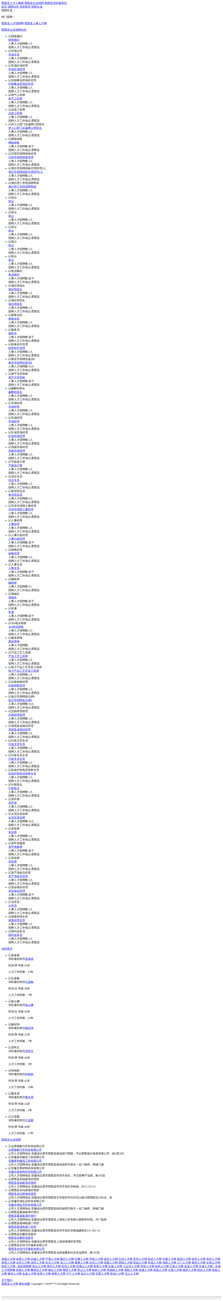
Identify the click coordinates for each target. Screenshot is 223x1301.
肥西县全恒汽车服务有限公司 (26, 1248)
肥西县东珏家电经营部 (22, 1193)
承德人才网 (160, 1270)
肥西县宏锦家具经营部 (22, 1182)
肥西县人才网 (9, 1283)
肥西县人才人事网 (12, 3)
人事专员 (14, 568)
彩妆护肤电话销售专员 (22, 773)
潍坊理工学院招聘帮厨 (22, 186)
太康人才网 (175, 1270)
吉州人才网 (23, 1262)
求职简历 (25, 6)
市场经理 (14, 406)
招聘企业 (37, 6)
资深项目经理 (16, 890)
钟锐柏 (29, 1074)
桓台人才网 (39, 1266)
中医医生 (14, 788)
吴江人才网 (67, 1262)
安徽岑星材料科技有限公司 (25, 1171)
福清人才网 (184, 1259)
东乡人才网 (52, 1262)
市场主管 (14, 54)
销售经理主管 (16, 920)
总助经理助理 (16, 714)
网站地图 (24, 1283)
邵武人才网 (155, 1259)
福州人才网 (190, 1270)
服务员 (12, 333)
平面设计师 (15, 465)
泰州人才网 (15, 1273)
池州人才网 (38, 1262)
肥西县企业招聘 (34, 3)
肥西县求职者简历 (56, 3)
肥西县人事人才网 (35, 23)
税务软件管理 (16, 348)
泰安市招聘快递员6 (20, 362)
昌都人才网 (23, 1270)
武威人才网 (38, 1259)
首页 (4, 6)
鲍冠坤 (29, 1028)
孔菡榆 (29, 981)
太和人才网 (213, 1262)
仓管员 (12, 905)
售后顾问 (14, 274)
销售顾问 (14, 39)
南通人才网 (23, 1259)
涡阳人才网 (131, 1270)
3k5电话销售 (16, 626)
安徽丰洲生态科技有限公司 (25, 1204)
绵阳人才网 (169, 1262)
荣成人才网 (140, 1262)
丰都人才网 (169, 1259)
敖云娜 (29, 1005)
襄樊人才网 (82, 1262)
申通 (11, 612)
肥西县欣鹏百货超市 (20, 1237)
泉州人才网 (213, 1259)
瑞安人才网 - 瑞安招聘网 (16, 1266)
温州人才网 (111, 1259)
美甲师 (12, 802)
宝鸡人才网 (125, 1259)
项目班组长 (15, 289)
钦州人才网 (199, 1259)
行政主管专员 (16, 744)
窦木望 (29, 1097)
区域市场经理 (16, 436)
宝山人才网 (132, 1273)
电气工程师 (15, 98)
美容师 (12, 832)
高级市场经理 (16, 450)
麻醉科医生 (15, 392)
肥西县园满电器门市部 (22, 1226)
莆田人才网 (70, 1270)
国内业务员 (15, 934)
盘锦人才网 (117, 1273)
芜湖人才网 (155, 1262)
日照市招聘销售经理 (20, 157)
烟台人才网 (55, 1270)
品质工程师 (15, 113)
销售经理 (14, 553)
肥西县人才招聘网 (12, 23)
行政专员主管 (16, 758)
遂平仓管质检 (16, 377)
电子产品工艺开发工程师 (23, 670)
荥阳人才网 (125, 1262)
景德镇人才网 (115, 1270)
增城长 (12, 597)
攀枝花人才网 (39, 1270)
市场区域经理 (16, 69)
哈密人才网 (44, 1273)
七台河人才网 (131, 1266)
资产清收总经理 (18, 876)
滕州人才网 (67, 1259)
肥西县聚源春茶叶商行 (22, 1215)
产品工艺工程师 (18, 656)
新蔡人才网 (59, 1273)
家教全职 (14, 318)
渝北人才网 (88, 1273)
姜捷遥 (29, 958)
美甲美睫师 (15, 846)
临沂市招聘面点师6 (20, 700)
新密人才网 (100, 1266)
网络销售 (14, 142)
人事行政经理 (16, 538)
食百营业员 (15, 494)
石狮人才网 (82, 1259)
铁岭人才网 (99, 1270)
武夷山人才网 (84, 1266)
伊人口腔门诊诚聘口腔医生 (25, 127)
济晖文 (29, 1051)
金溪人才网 (191, 1266)
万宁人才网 (73, 1273)
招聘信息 (13, 6)
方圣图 (29, 1120)
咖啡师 (12, 582)
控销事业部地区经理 (20, 83)
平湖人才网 (52, 1259)
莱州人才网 (54, 1266)
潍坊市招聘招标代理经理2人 (25, 171)
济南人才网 (96, 1259)
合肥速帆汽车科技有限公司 (25, 1149)
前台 (11, 201)
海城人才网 (8, 1259)
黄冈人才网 (199, 1262)
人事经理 (14, 524)
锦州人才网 (162, 1266)
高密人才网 (8, 1262)
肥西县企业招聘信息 (13, 29)
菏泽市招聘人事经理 (20, 509)
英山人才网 (84, 1270)
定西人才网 (102, 1273)
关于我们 (7, 1280)
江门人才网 (184, 1262)
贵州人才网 (140, 1259)
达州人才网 (96, 1262)
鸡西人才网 (111, 1262)
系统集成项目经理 (19, 729)
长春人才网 (115, 1266)
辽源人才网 (176, 1266)
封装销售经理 (16, 685)
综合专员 (14, 480)
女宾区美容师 (16, 817)
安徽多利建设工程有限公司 (25, 1160)
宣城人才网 (146, 1270)
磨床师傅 (14, 641)
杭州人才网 (68, 1266)
